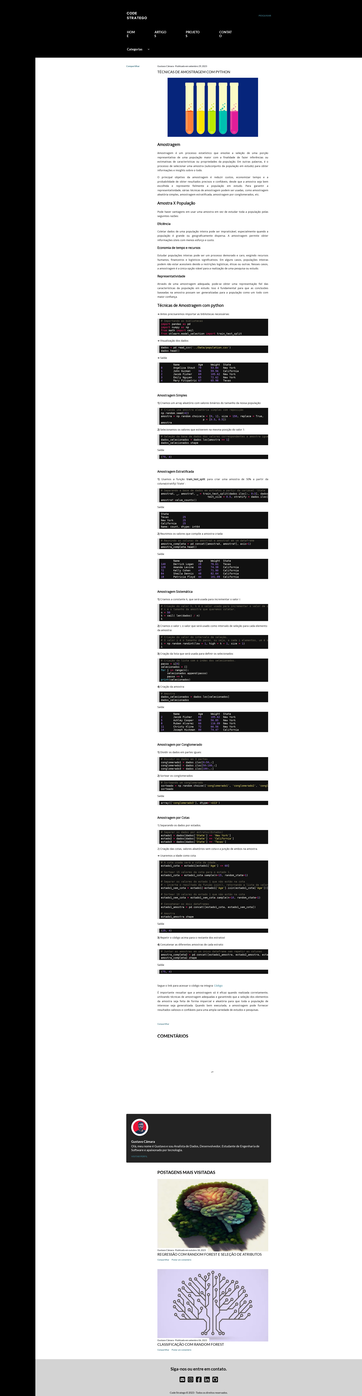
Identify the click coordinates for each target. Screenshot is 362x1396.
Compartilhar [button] (133, 66)
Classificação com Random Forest (190, 1344)
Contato (225, 34)
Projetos (193, 34)
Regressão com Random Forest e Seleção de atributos (209, 1254)
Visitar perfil (139, 1156)
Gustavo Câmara (143, 1141)
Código (218, 985)
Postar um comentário (181, 1259)
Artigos (160, 34)
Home (131, 34)
